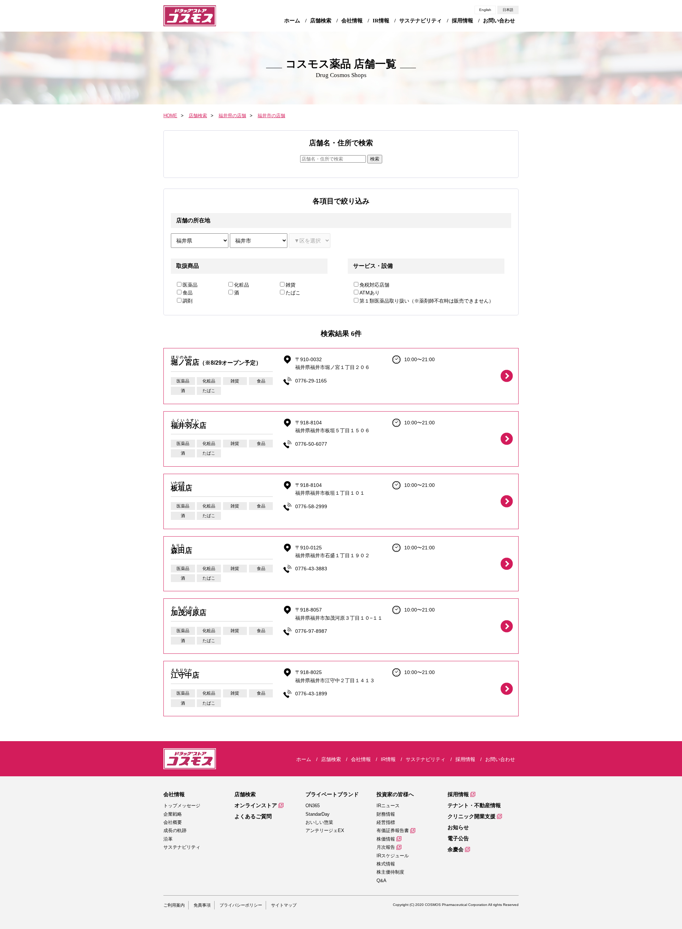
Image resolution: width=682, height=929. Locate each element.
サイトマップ (284, 905)
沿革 (168, 839)
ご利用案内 (174, 905)
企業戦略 (172, 814)
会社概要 (172, 822)
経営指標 (386, 822)
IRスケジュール (393, 855)
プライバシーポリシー (241, 905)
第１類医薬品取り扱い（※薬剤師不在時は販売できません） (426, 301)
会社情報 (174, 794)
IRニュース (388, 805)
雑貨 (291, 285)
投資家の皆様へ (395, 794)
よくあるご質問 (253, 816)
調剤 (188, 301)
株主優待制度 (390, 872)
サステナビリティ (181, 847)
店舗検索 (198, 115)
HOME (170, 115)
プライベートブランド (332, 794)
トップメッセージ (181, 805)
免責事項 (202, 905)
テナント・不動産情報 (474, 805)
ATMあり (369, 292)
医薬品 (190, 285)
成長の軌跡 (174, 830)
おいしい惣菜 (319, 822)
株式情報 (386, 863)
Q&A (381, 880)
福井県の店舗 (232, 115)
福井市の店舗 (271, 115)
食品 (188, 292)
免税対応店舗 (374, 285)
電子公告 (458, 838)
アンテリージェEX (324, 830)
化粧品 (241, 285)
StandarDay (317, 814)
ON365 (312, 805)
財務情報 (386, 814)
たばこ (293, 292)
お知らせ (458, 827)
